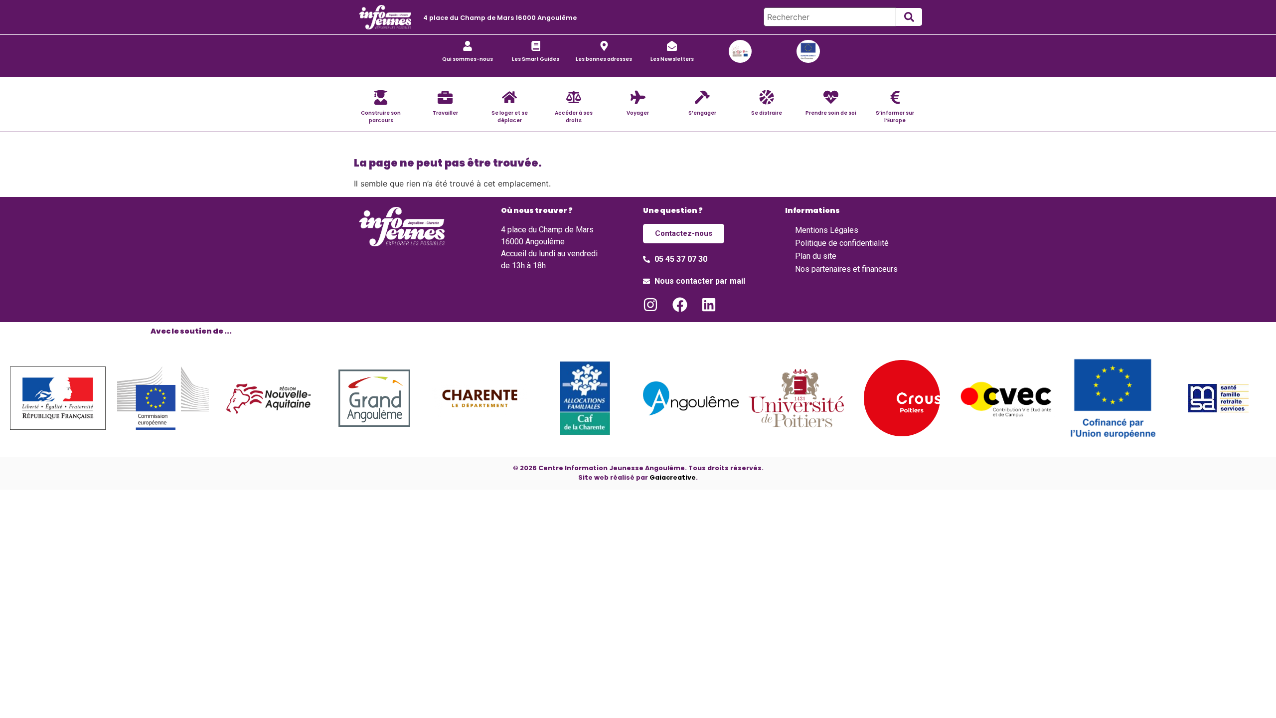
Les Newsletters (672, 59)
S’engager (702, 113)
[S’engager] (702, 97)
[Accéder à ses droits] (573, 97)
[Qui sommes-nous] (468, 46)
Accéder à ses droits (574, 116)
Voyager (638, 113)
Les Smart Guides (535, 59)
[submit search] (909, 17)
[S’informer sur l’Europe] (895, 97)
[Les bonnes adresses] (604, 46)
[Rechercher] (830, 16)
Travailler (445, 113)
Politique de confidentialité (842, 243)
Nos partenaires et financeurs (846, 269)
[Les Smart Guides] (536, 46)
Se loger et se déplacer (509, 116)
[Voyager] (638, 97)
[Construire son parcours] (380, 97)
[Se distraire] (766, 97)
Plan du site (815, 256)
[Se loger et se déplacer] (509, 97)
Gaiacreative (672, 477)
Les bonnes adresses (604, 59)
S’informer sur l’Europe (895, 116)
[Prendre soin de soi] (830, 97)
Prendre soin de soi (830, 113)
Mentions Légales (826, 230)
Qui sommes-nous (467, 59)
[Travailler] (445, 97)
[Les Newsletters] (672, 46)
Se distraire (766, 113)
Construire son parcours (381, 116)
